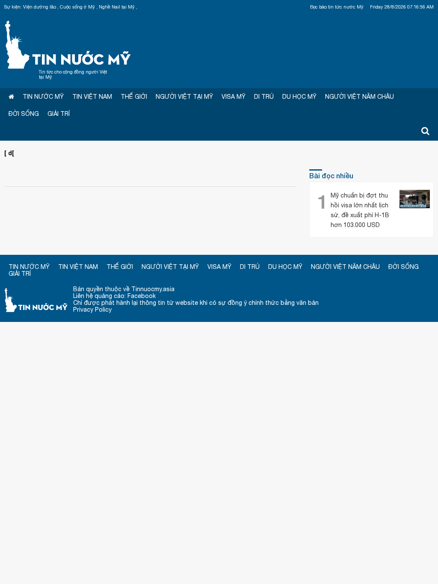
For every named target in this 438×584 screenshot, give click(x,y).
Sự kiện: (13, 6)
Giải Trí (58, 113)
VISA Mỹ (234, 96)
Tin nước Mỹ (68, 43)
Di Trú (264, 96)
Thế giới (134, 96)
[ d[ (9, 152)
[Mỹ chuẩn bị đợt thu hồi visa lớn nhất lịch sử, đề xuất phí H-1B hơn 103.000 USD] (415, 200)
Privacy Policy (92, 309)
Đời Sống (24, 113)
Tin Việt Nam (92, 96)
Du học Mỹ (299, 96)
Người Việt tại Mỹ (184, 96)
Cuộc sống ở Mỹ (77, 6)
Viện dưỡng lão (39, 6)
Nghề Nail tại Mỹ (117, 6)
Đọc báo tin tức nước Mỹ (337, 6)
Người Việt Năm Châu (359, 96)
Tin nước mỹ (36, 299)
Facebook (141, 295)
